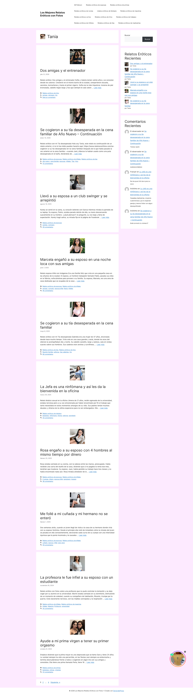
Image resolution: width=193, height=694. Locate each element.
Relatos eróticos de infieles (84, 23)
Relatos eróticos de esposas (96, 5)
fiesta (66, 288)
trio (56, 95)
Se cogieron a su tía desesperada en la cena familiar (137, 103)
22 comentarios (48, 672)
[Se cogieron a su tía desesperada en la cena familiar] (126, 102)
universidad (65, 606)
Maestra (50, 606)
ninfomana (53, 415)
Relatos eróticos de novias (83, 11)
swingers (51, 225)
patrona (65, 415)
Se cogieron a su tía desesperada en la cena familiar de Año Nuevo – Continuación (76, 132)
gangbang (67, 479)
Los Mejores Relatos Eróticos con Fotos (52, 14)
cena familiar (54, 161)
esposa (50, 543)
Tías (73, 161)
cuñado (45, 543)
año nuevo (46, 161)
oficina (59, 415)
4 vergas (45, 479)
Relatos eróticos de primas (119, 5)
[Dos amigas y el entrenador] (126, 64)
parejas (45, 225)
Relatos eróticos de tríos (103, 17)
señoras (56, 352)
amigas (45, 95)
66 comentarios (48, 354)
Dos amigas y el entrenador (62, 70)
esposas (62, 161)
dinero (51, 479)
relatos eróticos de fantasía (106, 11)
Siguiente (55, 682)
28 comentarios (48, 227)
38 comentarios (48, 481)
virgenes (58, 670)
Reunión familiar (48, 352)
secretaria (72, 415)
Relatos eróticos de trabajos (126, 17)
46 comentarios (48, 290)
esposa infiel (59, 288)
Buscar (127, 35)
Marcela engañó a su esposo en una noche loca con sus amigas (138, 92)
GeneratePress (118, 691)
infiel (55, 543)
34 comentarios (48, 418)
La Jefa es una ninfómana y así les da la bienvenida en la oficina (73, 389)
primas (52, 670)
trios (76, 161)
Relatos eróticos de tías (106, 23)
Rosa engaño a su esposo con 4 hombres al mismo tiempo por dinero (76, 452)
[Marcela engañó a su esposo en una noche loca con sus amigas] (126, 91)
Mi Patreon (78, 5)
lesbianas (46, 415)
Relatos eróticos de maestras (130, 11)
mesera (73, 479)
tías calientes (64, 352)
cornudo (51, 288)
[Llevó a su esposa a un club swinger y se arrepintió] (126, 83)
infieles (68, 161)
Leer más (97, 88)
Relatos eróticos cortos (82, 17)
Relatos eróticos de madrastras (129, 23)
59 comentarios (48, 545)
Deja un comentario (49, 97)
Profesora (57, 606)
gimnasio (51, 95)
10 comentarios (48, 163)
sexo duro (61, 543)
